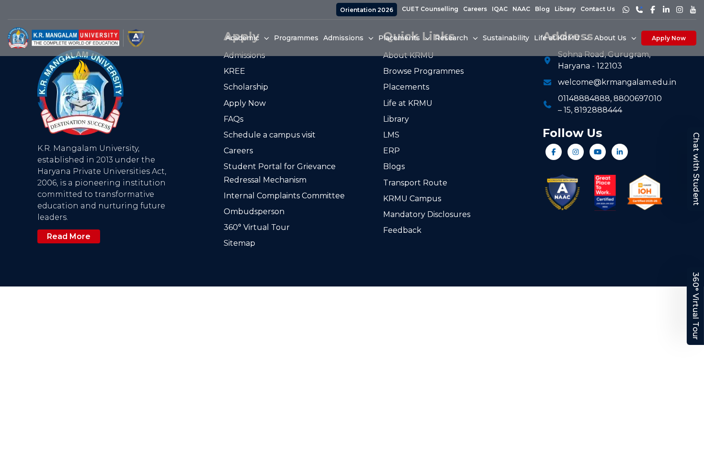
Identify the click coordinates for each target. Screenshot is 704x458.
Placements (406, 87)
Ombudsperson (254, 211)
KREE (234, 71)
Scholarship (246, 87)
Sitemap (239, 243)
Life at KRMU (407, 103)
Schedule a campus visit (270, 134)
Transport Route (415, 182)
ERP (391, 150)
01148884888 (584, 98)
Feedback (402, 230)
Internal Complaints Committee (284, 195)
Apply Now (669, 38)
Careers (475, 8)
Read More (69, 236)
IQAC (500, 8)
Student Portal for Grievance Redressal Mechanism (280, 173)
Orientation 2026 (366, 9)
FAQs (233, 119)
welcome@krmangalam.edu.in (617, 82)
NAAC (521, 8)
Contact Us (597, 8)
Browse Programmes (423, 71)
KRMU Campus (412, 198)
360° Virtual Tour (695, 306)
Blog (542, 8)
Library (565, 8)
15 (567, 109)
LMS (391, 134)
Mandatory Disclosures (426, 214)
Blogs (394, 166)
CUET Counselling (430, 8)
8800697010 (637, 98)
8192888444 (598, 109)
